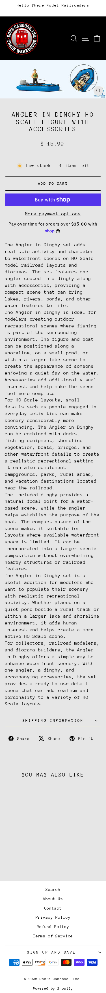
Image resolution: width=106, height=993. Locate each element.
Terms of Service (53, 936)
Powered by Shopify (53, 988)
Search (53, 889)
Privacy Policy (53, 917)
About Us (53, 899)
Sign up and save (51, 952)
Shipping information (53, 720)
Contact (53, 908)
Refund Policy (53, 926)
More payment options (53, 213)
